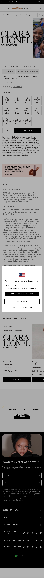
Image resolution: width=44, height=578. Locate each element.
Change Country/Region (22, 308)
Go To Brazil (22, 301)
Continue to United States (22, 294)
